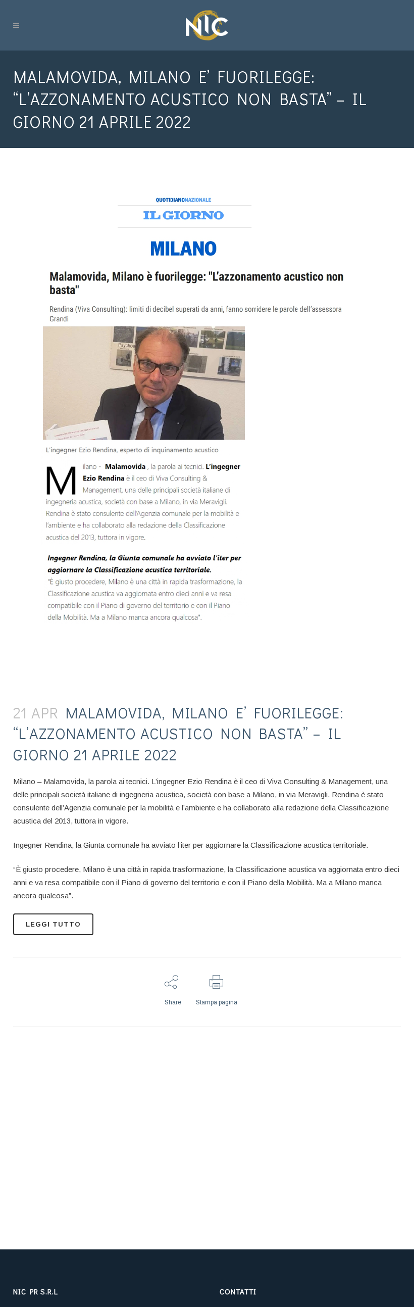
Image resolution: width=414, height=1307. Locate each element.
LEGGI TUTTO (53, 924)
